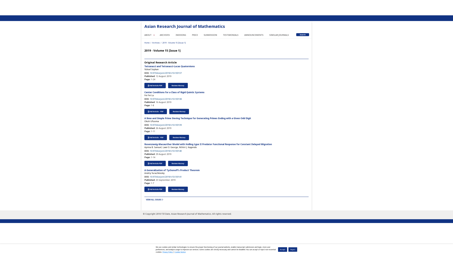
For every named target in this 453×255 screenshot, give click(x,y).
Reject (292, 249)
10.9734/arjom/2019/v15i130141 (166, 176)
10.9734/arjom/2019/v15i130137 (166, 73)
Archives (165, 35)
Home (147, 42)
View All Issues (154, 199)
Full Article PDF (155, 85)
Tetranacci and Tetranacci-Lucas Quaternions (169, 66)
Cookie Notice (180, 252)
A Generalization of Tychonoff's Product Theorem (172, 170)
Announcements (253, 35)
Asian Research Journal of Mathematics (184, 26)
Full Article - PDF (156, 111)
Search (303, 35)
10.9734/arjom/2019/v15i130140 (166, 150)
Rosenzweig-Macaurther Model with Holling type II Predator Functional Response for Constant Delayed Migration (208, 144)
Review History (178, 85)
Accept (282, 249)
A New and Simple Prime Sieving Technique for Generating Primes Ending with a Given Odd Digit (197, 118)
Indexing (181, 35)
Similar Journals (279, 35)
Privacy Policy (167, 252)
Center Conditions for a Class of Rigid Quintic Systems (174, 92)
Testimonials (230, 35)
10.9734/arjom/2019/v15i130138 (166, 99)
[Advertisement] (226, 7)
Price (195, 35)
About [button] (148, 35)
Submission (210, 35)
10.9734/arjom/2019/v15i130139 (166, 124)
